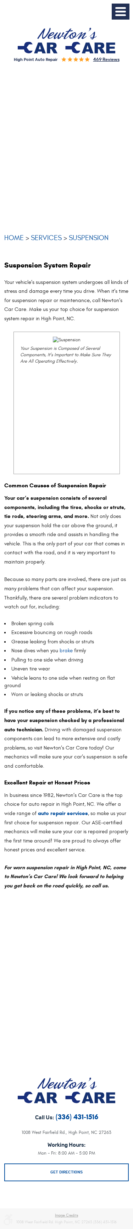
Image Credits (66, 1215)
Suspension (89, 238)
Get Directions (66, 1172)
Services (46, 238)
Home (14, 238)
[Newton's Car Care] (66, 40)
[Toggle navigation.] (120, 12)
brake (66, 651)
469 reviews (106, 59)
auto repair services (63, 813)
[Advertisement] (66, 150)
